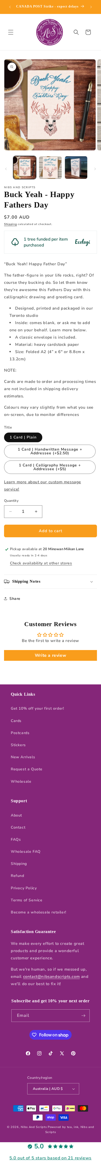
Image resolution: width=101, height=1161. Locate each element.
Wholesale (21, 781)
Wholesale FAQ (26, 851)
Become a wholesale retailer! (38, 912)
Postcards (20, 732)
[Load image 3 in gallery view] (76, 167)
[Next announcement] (91, 7)
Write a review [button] (50, 655)
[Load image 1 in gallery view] (24, 167)
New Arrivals (23, 757)
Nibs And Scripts (34, 1127)
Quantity (11, 500)
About (16, 815)
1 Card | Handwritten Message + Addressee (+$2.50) (50, 451)
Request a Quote (27, 769)
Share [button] (14, 598)
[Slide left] (6, 169)
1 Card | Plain (23, 437)
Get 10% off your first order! (37, 708)
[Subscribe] (83, 1015)
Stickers (18, 745)
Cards (16, 720)
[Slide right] (95, 169)
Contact (18, 827)
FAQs (16, 839)
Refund (17, 875)
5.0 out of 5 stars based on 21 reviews (50, 1158)
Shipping (10, 224)
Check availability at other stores (41, 563)
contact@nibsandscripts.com (51, 976)
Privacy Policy (24, 888)
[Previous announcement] (10, 7)
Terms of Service (27, 900)
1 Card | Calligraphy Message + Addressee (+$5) (50, 467)
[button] (11, 32)
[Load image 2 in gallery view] (50, 167)
